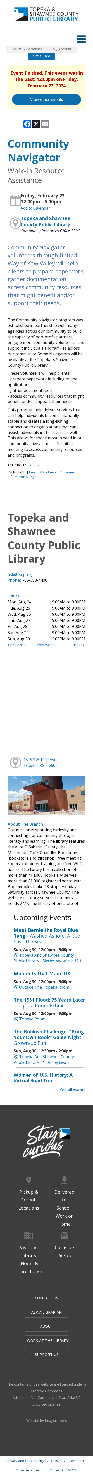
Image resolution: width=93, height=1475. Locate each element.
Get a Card (41, 56)
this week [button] (46, 644)
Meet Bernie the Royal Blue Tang (47, 936)
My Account (61, 49)
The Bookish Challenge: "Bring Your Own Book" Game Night (49, 1037)
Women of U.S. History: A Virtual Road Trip (43, 1078)
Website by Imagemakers (46, 1420)
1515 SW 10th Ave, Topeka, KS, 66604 (40, 762)
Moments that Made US (42, 973)
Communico (78, 1460)
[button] (81, 39)
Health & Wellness (42, 472)
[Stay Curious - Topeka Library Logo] (46, 1142)
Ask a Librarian (46, 1312)
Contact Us (46, 1297)
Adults (34, 465)
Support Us (46, 1354)
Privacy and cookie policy (25, 1460)
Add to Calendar (35, 208)
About (46, 1326)
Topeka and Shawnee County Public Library (45, 221)
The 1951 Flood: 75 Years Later (49, 1002)
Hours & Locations (27, 49)
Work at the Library (48, 1340)
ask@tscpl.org (21, 574)
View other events (46, 99)
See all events (72, 1090)
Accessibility (56, 1460)
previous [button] (18, 644)
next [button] (78, 644)
